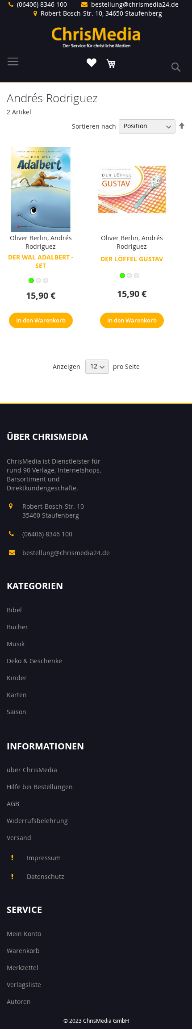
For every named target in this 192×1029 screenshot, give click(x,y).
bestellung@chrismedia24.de (135, 4)
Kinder (17, 677)
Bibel (14, 610)
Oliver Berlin (28, 238)
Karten (17, 694)
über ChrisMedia (32, 769)
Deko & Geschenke (34, 661)
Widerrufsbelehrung (37, 820)
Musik (16, 644)
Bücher (17, 627)
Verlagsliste (24, 984)
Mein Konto (24, 933)
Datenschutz (45, 876)
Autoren (19, 1001)
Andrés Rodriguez (48, 242)
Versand (19, 837)
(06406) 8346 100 (42, 4)
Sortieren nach (94, 125)
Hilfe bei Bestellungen (40, 786)
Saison (16, 711)
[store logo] (96, 37)
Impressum (44, 857)
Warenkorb (23, 950)
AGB (13, 803)
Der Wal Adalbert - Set (41, 261)
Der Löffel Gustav (131, 259)
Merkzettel (22, 967)
